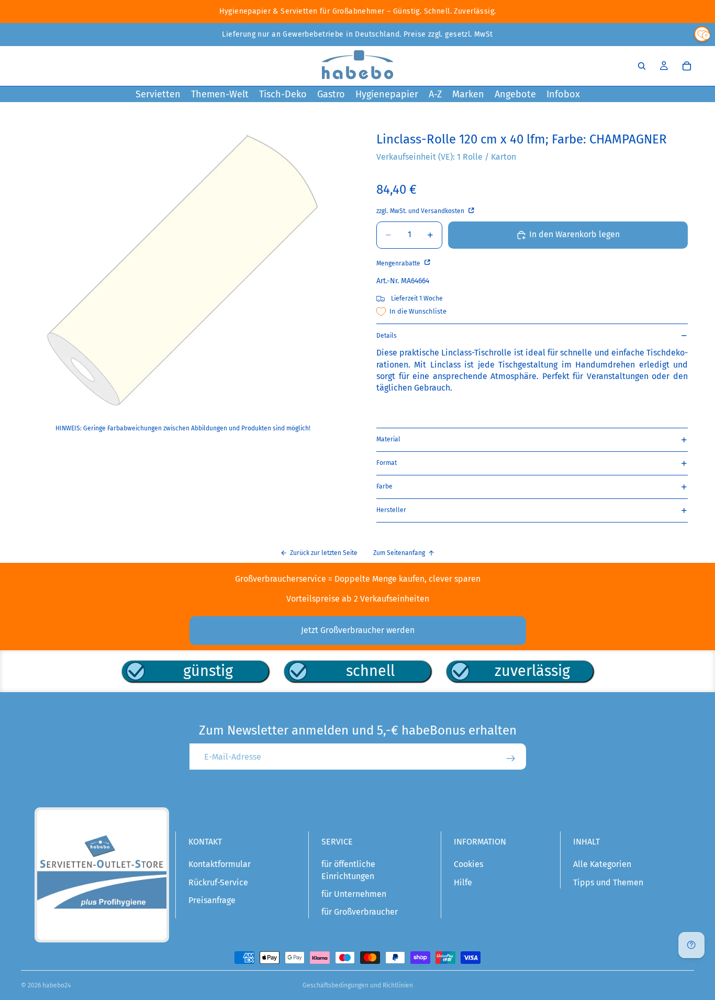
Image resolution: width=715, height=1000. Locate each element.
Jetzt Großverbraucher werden (358, 630)
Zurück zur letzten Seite (324, 553)
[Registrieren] (511, 759)
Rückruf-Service (218, 882)
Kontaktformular (219, 864)
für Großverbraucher (359, 912)
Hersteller (391, 510)
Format (386, 462)
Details (386, 335)
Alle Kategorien (602, 864)
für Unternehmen (353, 894)
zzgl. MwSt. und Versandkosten (421, 211)
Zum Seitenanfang (399, 553)
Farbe (384, 486)
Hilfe (463, 882)
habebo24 (56, 985)
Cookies (468, 864)
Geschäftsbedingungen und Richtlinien (358, 985)
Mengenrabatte (399, 263)
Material (388, 439)
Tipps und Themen (608, 882)
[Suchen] (641, 65)
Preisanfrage (212, 900)
